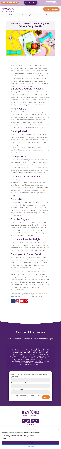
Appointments (51, 9)
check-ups (20, 187)
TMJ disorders (26, 165)
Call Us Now (51, 2)
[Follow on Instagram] (28, 421)
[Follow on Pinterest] (37, 421)
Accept (30, 443)
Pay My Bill (30, 3)
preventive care (41, 294)
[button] (58, 429)
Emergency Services (10, 2)
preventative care (27, 180)
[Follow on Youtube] (33, 421)
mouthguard (23, 260)
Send (46, 397)
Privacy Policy (30, 446)
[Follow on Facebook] (24, 421)
